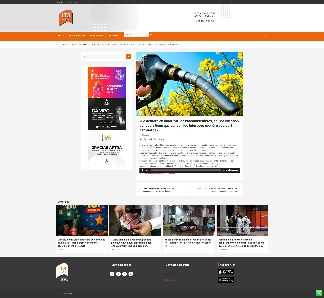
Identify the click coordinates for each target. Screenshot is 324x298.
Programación (77, 35)
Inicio (61, 35)
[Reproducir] (142, 170)
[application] (189, 170)
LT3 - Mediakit (169, 280)
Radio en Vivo (97, 35)
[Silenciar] (229, 170)
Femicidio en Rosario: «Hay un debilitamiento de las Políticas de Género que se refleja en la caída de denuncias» (241, 242)
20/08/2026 (116, 249)
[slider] (235, 170)
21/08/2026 (62, 249)
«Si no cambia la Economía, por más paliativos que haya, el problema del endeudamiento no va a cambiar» (131, 242)
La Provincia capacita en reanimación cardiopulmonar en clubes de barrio (158, 189)
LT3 (71, 293)
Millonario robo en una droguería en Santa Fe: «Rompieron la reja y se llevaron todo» (188, 241)
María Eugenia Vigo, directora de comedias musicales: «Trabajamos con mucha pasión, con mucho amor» (81, 242)
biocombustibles (154, 174)
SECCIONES (114, 35)
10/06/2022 (144, 135)
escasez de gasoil (169, 174)
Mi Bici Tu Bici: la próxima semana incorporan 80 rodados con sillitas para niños (217, 189)
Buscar (151, 34)
